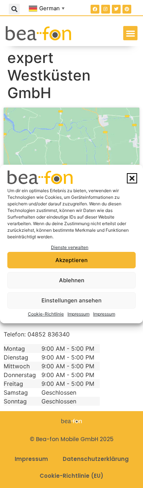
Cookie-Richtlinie (46, 314)
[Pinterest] (126, 9)
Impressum (78, 314)
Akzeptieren (71, 260)
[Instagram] (105, 9)
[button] (132, 178)
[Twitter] (116, 9)
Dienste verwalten (69, 247)
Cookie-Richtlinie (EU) (71, 476)
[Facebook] (95, 9)
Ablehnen (71, 280)
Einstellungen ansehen (71, 300)
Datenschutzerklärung (96, 459)
